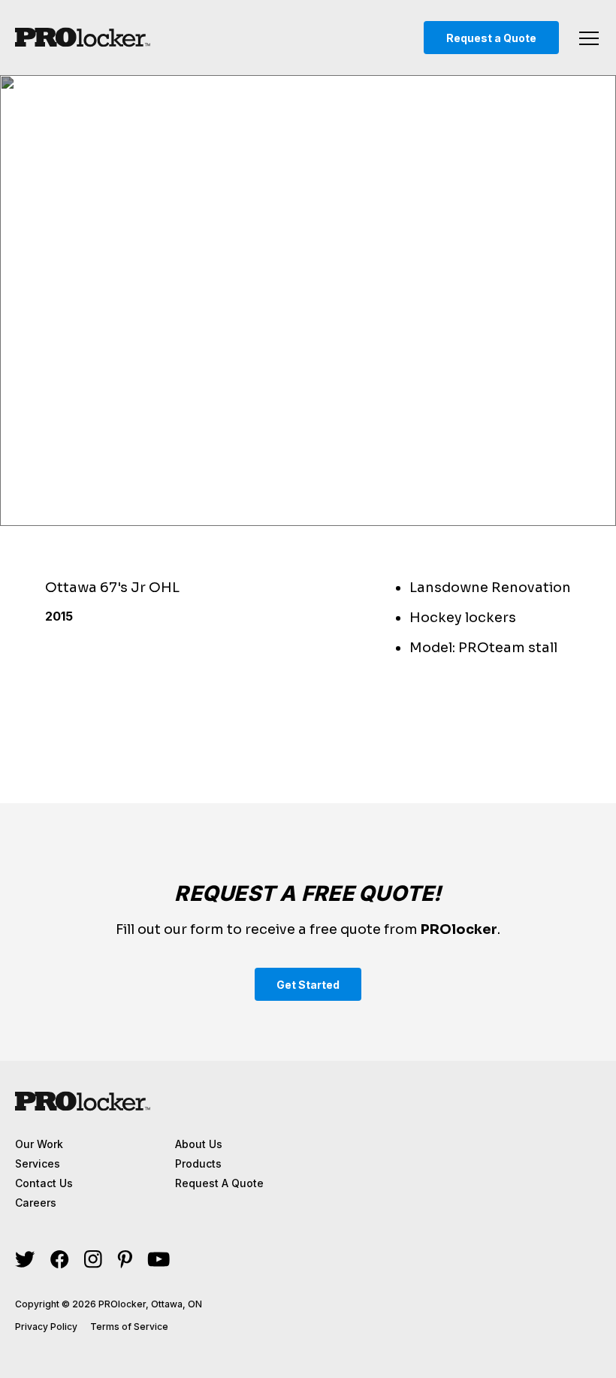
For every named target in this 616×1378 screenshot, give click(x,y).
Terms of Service (129, 1326)
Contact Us (44, 1183)
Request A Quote (219, 1183)
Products (198, 1163)
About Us (198, 1144)
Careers (35, 1202)
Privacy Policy (46, 1326)
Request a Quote (491, 38)
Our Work (39, 1144)
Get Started (308, 984)
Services (37, 1163)
